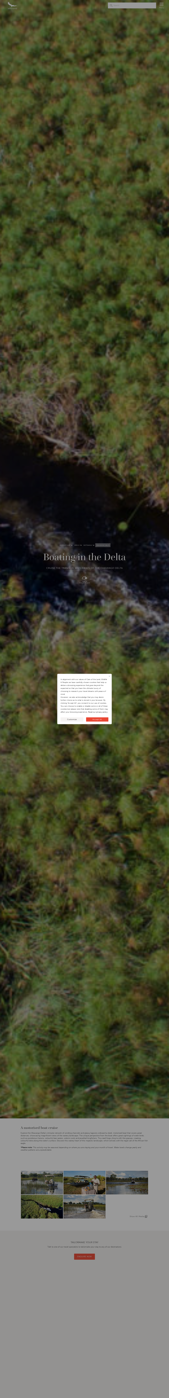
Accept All (97, 719)
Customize (72, 719)
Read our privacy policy (98, 712)
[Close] (109, 676)
